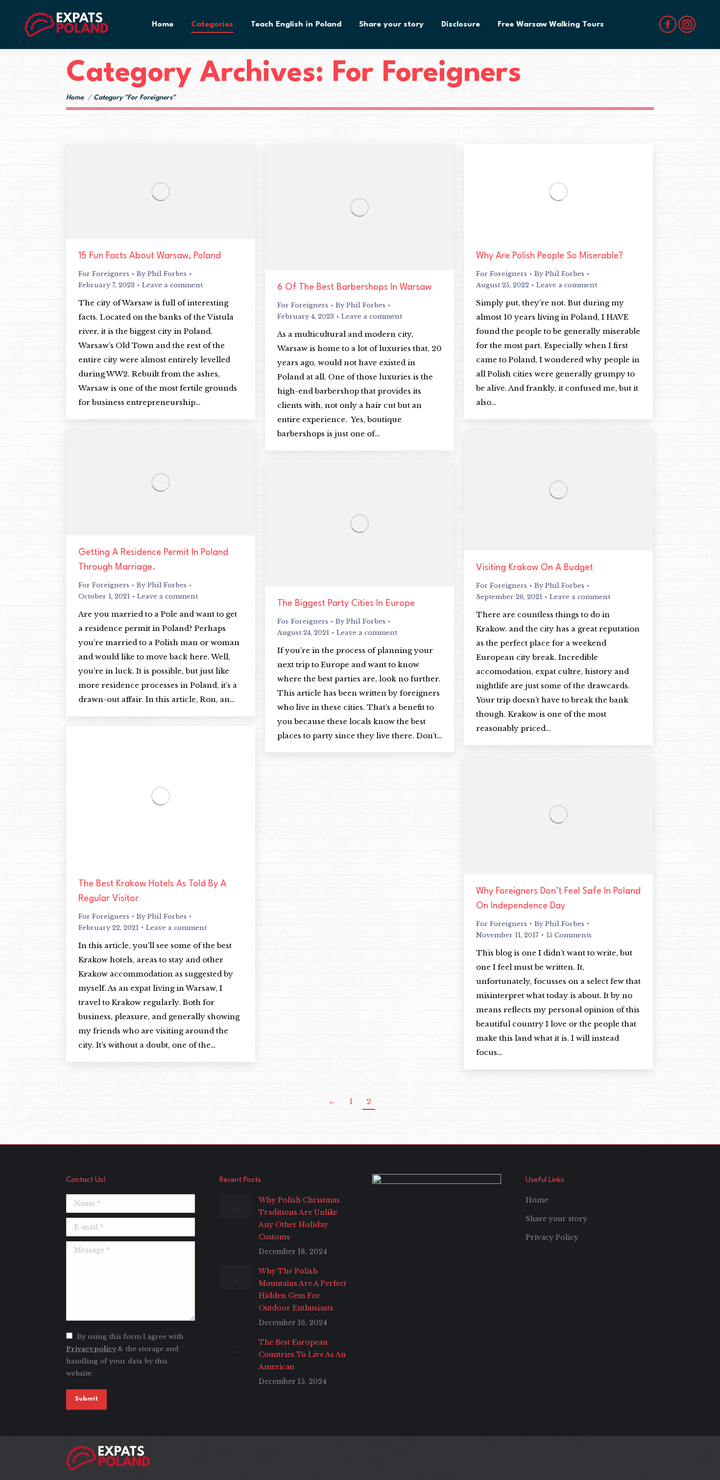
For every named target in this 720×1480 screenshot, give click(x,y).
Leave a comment (172, 285)
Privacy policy (91, 1349)
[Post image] (235, 1206)
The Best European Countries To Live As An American (302, 1354)
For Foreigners (103, 274)
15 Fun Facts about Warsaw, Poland (149, 255)
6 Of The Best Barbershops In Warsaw (354, 287)
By (162, 274)
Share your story (556, 1218)
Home (537, 1200)
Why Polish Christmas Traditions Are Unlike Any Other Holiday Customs (299, 1218)
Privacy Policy (552, 1237)
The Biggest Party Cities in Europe (346, 603)
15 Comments (569, 935)
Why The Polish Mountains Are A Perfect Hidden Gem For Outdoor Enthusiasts (302, 1289)
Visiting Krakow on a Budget (534, 567)
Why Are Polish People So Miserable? (549, 255)
